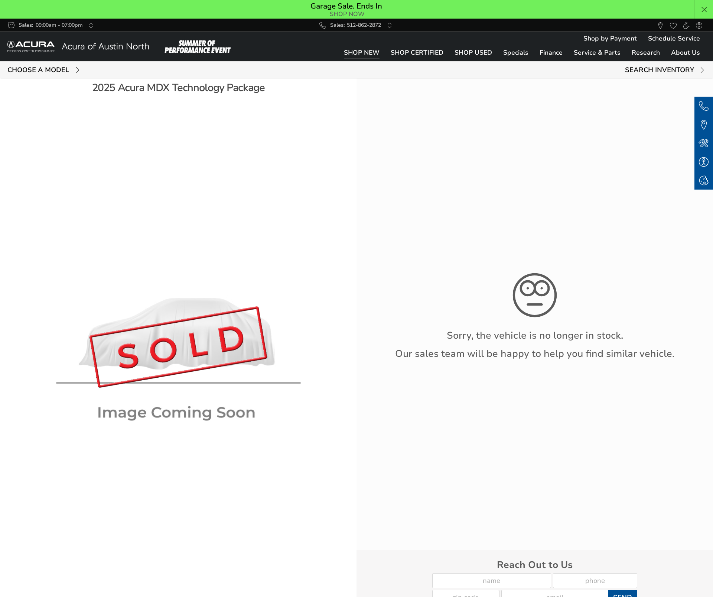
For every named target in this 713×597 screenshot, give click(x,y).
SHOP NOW (347, 14)
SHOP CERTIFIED (417, 52)
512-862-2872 (364, 25)
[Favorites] (673, 25)
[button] (703, 9)
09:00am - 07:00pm (59, 25)
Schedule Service (674, 38)
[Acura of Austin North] (78, 46)
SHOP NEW (362, 52)
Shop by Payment (610, 38)
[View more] (91, 25)
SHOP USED (473, 52)
